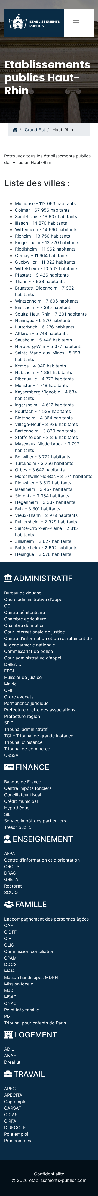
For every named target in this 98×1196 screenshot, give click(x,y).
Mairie (10, 683)
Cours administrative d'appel (33, 599)
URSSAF (12, 755)
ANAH (10, 1055)
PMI (8, 1016)
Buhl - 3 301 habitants (37, 508)
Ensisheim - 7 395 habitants (43, 307)
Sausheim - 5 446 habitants (43, 340)
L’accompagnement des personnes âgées (46, 919)
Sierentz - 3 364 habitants (42, 495)
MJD (9, 990)
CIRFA (10, 1121)
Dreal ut (12, 1062)
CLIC (9, 945)
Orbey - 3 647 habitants (40, 469)
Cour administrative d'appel (32, 658)
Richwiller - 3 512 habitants (43, 482)
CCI (8, 606)
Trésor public (17, 827)
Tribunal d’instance (23, 742)
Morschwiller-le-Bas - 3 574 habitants (53, 476)
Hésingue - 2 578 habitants (43, 554)
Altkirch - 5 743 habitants (41, 333)
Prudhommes (17, 1140)
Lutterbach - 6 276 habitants (44, 327)
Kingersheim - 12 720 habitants (47, 242)
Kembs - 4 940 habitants (40, 366)
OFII (8, 690)
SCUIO (11, 892)
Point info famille (21, 1010)
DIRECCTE (15, 1127)
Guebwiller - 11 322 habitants (45, 262)
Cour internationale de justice (34, 632)
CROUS (11, 866)
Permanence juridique (26, 703)
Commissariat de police (28, 651)
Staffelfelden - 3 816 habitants (46, 437)
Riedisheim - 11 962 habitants (45, 249)
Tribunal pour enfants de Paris (35, 1023)
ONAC (10, 1003)
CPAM (10, 958)
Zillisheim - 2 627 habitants (43, 541)
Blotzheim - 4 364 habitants (44, 417)
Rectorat (13, 886)
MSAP (10, 997)
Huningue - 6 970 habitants (43, 320)
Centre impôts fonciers (27, 788)
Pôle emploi (16, 1134)
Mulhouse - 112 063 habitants (45, 203)
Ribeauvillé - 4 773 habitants (44, 379)
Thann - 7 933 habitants (40, 281)
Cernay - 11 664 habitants (41, 255)
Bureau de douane (22, 593)
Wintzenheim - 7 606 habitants (46, 301)
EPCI (9, 670)
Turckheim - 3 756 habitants (44, 463)
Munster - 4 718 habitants (41, 385)
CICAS (10, 1114)
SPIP (8, 722)
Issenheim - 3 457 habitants (43, 489)
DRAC (10, 873)
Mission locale (18, 984)
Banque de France (22, 781)
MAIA (9, 971)
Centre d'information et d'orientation (42, 860)
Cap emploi (16, 1101)
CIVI (8, 938)
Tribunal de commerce (27, 748)
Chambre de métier (24, 625)
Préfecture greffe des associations (39, 709)
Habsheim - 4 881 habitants (43, 372)
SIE (7, 814)
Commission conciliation (29, 951)
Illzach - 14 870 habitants (41, 223)
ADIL (9, 1049)
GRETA (11, 879)
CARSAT (12, 1108)
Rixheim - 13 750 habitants (42, 236)
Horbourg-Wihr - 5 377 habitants (48, 346)
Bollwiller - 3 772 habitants (42, 456)
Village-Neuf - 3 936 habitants (46, 424)
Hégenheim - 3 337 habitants (45, 502)
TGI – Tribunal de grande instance (38, 735)
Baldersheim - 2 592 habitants (46, 547)
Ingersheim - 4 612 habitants (44, 405)
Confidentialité (49, 1174)
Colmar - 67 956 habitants (42, 210)
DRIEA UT (14, 664)
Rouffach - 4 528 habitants (43, 411)
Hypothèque (16, 807)
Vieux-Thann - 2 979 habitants (46, 515)
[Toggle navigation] (76, 23)
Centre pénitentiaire (24, 612)
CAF (8, 925)
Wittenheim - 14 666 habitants (46, 229)
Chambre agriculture (25, 619)
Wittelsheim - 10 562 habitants (46, 268)
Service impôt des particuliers (35, 820)
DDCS (10, 964)
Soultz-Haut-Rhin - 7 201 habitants (51, 314)
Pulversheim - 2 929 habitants (46, 521)
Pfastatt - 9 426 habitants (42, 275)
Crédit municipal (21, 801)
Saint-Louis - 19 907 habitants (46, 216)
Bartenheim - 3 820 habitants (45, 430)
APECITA (13, 1095)
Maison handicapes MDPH (31, 977)
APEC (10, 1088)
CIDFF (10, 932)
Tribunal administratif (26, 729)
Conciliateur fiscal (22, 794)
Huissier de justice (23, 677)
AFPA (9, 853)
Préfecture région (22, 716)
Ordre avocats (18, 696)
